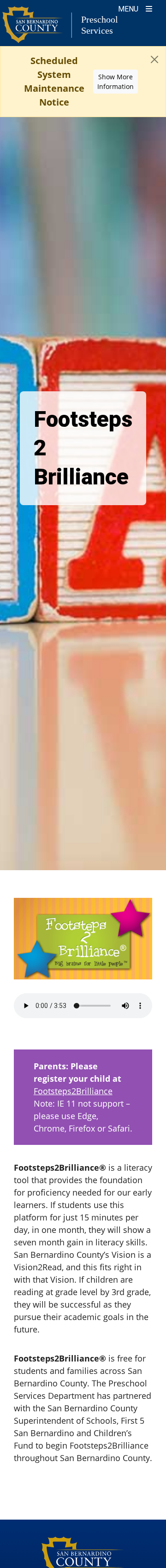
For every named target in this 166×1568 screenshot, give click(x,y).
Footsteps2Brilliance (73, 1090)
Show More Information (115, 81)
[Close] (154, 59)
